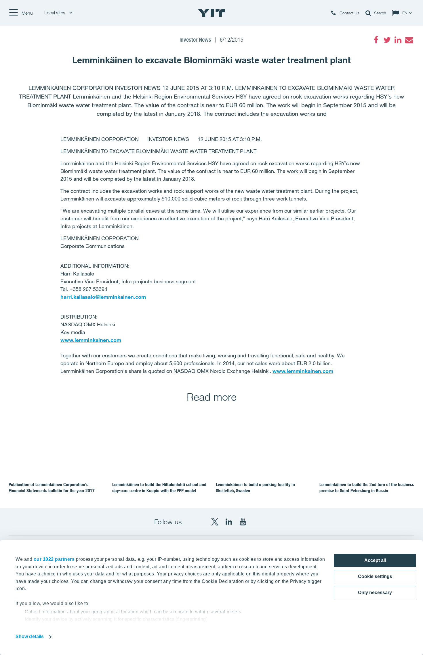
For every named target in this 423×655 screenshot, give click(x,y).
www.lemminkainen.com (90, 340)
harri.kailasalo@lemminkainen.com (103, 297)
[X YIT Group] (214, 521)
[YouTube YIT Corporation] (242, 521)
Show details (30, 636)
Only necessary (375, 592)
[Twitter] (387, 40)
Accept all (375, 560)
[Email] (409, 40)
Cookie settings (375, 576)
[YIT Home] (211, 13)
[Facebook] (376, 40)
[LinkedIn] (398, 40)
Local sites (55, 13)
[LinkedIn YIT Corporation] (228, 521)
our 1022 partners (54, 559)
